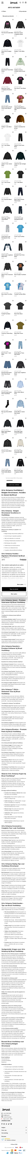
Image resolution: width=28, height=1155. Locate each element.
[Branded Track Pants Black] (20, 247)
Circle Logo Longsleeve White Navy (7, 255)
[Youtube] (8, 1124)
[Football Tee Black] (7, 306)
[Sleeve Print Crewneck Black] (7, 267)
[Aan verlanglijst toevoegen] (12, 20)
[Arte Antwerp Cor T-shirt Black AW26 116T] (20, 174)
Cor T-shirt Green (5, 182)
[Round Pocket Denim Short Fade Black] (7, 384)
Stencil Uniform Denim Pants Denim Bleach (6, 107)
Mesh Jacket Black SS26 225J (6, 432)
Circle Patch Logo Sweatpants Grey (5, 237)
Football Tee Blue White (20, 294)
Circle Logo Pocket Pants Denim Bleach (6, 471)
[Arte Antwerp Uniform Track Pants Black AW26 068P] (20, 137)
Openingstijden (5, 1120)
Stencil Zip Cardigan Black (6, 51)
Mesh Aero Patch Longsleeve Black (18, 33)
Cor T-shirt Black (18, 182)
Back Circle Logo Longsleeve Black (18, 471)
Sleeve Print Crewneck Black (7, 275)
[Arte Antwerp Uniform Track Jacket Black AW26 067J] (7, 156)
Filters (4, 11)
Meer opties (20, 584)
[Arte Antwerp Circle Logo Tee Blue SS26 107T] (20, 229)
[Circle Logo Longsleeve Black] (20, 365)
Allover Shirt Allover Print (19, 392)
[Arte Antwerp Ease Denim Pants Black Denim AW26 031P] (7, 62)
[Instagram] (4, 1124)
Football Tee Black (5, 313)
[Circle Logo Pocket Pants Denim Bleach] (7, 463)
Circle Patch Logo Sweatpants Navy (18, 218)
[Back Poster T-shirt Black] (7, 345)
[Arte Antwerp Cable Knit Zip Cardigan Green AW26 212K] (20, 156)
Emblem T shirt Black (6, 126)
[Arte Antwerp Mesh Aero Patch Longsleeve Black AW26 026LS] (20, 25)
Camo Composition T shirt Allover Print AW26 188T (20, 108)
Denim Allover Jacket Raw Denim (19, 412)
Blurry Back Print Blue (6, 294)
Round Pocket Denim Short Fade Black (6, 392)
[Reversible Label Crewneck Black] (20, 423)
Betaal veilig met (6, 1150)
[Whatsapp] (6, 1124)
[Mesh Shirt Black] (20, 306)
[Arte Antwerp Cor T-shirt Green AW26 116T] (7, 174)
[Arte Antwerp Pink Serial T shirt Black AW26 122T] (20, 80)
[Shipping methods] (17, 1147)
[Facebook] (1, 1124)
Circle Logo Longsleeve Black (20, 373)
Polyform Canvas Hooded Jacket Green (19, 70)
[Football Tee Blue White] (20, 286)
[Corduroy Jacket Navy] (7, 325)
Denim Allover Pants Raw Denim (19, 353)
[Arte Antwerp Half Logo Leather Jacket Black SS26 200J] (7, 210)
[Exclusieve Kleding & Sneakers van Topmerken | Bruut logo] (14, 2)
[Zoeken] (20, 3)
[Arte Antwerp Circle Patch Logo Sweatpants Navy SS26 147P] (20, 210)
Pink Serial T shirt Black (20, 88)
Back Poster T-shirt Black (6, 353)
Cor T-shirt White (5, 145)
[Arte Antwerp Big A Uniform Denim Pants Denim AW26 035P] (20, 192)
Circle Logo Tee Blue (19, 236)
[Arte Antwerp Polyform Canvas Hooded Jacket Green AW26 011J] (20, 62)
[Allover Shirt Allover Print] (20, 384)
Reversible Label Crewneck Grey (18, 451)
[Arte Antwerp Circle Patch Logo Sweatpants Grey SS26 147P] (7, 229)
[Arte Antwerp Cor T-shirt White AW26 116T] (7, 137)
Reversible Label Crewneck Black (18, 432)
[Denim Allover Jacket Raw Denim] (20, 404)
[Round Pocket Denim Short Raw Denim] (7, 365)
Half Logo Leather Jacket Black (5, 218)
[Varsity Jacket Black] (7, 443)
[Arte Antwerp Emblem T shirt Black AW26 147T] (7, 119)
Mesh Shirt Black (18, 313)
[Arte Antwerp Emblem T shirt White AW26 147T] (20, 43)
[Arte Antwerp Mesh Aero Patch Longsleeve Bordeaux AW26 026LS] (7, 80)
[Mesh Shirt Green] (20, 325)
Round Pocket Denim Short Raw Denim (6, 373)
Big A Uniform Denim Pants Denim (19, 200)
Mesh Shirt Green (18, 333)
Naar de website (14, 589)
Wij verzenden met (9, 1147)
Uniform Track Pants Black (19, 146)
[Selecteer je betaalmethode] (12, 1150)
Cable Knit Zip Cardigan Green (20, 164)
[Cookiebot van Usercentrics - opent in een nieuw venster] (20, 560)
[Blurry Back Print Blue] (7, 286)
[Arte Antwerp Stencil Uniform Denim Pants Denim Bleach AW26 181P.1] (7, 99)
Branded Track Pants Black (19, 255)
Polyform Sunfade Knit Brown (19, 127)
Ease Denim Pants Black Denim (7, 70)
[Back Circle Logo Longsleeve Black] (20, 463)
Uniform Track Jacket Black (6, 164)
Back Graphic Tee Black (20, 274)
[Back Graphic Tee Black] (20, 267)
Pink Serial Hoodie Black (7, 32)
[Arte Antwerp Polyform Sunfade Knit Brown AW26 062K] (20, 119)
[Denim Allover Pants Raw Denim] (20, 345)
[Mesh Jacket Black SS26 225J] (7, 423)
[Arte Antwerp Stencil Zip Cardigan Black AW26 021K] (7, 43)
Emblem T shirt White (19, 51)
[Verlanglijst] (23, 3)
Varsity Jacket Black (6, 451)
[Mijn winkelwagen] (26, 3)
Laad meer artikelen (14, 484)
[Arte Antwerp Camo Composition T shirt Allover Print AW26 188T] (20, 99)
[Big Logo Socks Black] (7, 404)
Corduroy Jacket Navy (6, 333)
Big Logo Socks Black (6, 411)
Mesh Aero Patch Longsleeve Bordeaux (6, 89)
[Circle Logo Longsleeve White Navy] (7, 247)
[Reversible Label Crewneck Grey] (20, 443)
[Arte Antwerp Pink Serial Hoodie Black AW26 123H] (7, 25)
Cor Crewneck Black (6, 199)
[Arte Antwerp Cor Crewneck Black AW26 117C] (7, 192)
